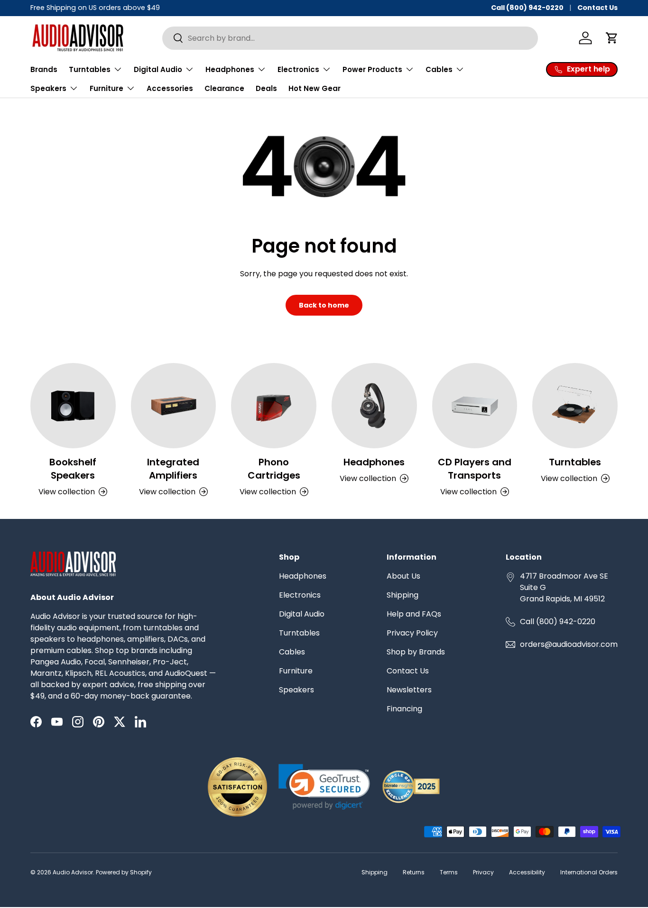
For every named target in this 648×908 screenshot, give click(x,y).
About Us (403, 576)
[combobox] (349, 38)
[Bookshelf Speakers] (73, 405)
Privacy (483, 872)
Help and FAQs (414, 613)
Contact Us (597, 7)
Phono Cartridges (274, 468)
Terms (449, 872)
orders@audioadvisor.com (569, 644)
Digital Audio (301, 613)
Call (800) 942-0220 (527, 7)
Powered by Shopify (124, 872)
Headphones (374, 462)
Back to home (324, 305)
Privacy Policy (412, 632)
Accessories (170, 88)
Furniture (296, 670)
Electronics (300, 595)
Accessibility (527, 872)
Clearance (224, 88)
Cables (292, 651)
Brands (43, 69)
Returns (414, 872)
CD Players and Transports (474, 468)
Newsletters (409, 689)
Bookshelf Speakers (72, 468)
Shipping (402, 595)
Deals (266, 88)
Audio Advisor (73, 872)
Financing (404, 708)
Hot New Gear (314, 88)
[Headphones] (374, 405)
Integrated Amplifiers (173, 468)
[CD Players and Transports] (474, 405)
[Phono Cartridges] (273, 405)
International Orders (589, 872)
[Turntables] (574, 405)
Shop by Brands (416, 651)
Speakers (296, 689)
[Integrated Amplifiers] (173, 405)
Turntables (575, 462)
